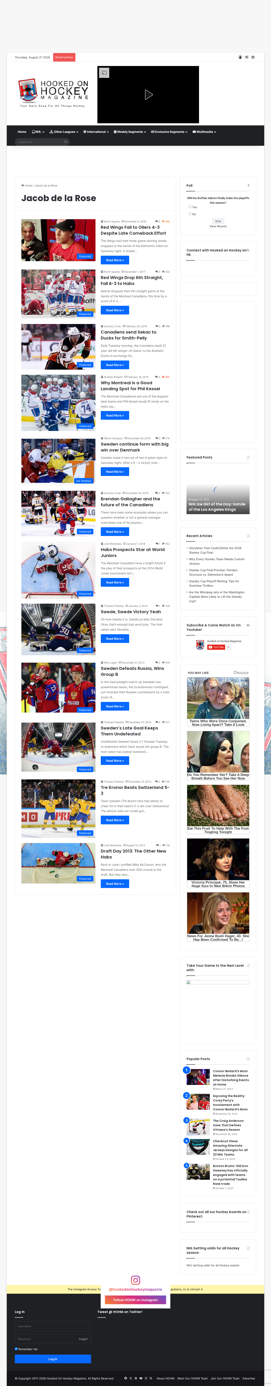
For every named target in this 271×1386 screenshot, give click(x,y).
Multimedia (204, 131)
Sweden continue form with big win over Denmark (135, 447)
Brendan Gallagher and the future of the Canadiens (130, 502)
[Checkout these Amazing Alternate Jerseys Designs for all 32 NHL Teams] (198, 1147)
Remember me (27, 1349)
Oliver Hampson (113, 438)
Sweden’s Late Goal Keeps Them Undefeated (129, 731)
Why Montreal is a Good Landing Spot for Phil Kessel (130, 386)
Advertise (248, 1378)
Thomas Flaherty (114, 605)
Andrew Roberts (113, 377)
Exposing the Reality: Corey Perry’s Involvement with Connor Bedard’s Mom (230, 1102)
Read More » (115, 260)
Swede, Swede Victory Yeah (131, 612)
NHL (38, 131)
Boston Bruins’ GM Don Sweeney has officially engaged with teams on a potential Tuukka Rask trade (230, 1175)
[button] (148, 95)
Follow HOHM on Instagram (135, 1300)
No (194, 214)
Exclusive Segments (169, 131)
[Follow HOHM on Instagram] (135, 1282)
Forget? (83, 1339)
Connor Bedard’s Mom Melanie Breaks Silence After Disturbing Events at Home (231, 1078)
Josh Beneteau (113, 543)
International (96, 131)
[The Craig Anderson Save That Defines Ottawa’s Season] (198, 1127)
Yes (194, 207)
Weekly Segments (129, 131)
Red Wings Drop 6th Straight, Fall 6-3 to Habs (132, 280)
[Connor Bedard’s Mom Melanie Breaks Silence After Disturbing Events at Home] (198, 1077)
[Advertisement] (135, 159)
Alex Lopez (110, 662)
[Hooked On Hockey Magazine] (53, 91)
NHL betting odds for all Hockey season (213, 1265)
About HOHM (165, 1378)
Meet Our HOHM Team (192, 1378)
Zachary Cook (112, 326)
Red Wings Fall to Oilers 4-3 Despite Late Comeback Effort (133, 230)
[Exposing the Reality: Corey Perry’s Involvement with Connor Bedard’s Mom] (198, 1102)
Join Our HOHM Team (225, 1378)
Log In (52, 1359)
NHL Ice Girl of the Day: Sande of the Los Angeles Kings (217, 506)
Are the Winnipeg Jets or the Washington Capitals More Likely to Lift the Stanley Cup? (217, 597)
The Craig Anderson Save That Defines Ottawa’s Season (228, 1125)
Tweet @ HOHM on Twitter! (119, 1312)
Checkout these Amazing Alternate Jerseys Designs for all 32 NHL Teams (230, 1148)
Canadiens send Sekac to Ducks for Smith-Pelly (128, 335)
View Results (218, 226)
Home (22, 131)
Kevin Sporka (112, 221)
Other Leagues (64, 131)
